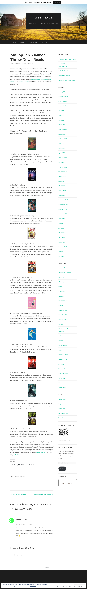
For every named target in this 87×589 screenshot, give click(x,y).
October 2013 (62, 167)
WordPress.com (63, 418)
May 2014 (61, 148)
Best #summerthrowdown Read (43, 494)
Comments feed (63, 413)
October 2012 (62, 209)
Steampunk (61, 368)
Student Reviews (63, 373)
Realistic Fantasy (63, 354)
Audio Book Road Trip (64, 272)
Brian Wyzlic (28, 63)
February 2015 (62, 129)
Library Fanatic (24, 82)
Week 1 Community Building (66, 80)
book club (61, 277)
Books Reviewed (33, 42)
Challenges (61, 282)
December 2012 (63, 200)
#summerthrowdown (20, 476)
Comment (47, 567)
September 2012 (63, 214)
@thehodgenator (41, 452)
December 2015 (63, 96)
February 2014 (62, 157)
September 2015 (63, 101)
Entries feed (61, 408)
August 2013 (62, 176)
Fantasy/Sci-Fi (62, 300)
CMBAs (60, 286)
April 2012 (61, 237)
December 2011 (63, 256)
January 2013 (62, 195)
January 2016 (62, 92)
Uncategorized (62, 383)
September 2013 (63, 171)
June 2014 (61, 143)
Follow (62, 469)
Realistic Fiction (63, 359)
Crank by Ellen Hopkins (18, 494)
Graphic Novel (62, 310)
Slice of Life (61, 364)
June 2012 (61, 228)
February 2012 (62, 247)
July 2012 (61, 223)
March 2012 (62, 242)
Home (14, 42)
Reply (17, 541)
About (22, 42)
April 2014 (61, 153)
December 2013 (63, 162)
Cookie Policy (33, 586)
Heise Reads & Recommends (39, 79)
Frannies (60, 305)
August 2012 (62, 218)
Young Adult (62, 387)
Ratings (45, 42)
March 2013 (62, 190)
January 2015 (62, 134)
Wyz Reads (43, 17)
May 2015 (61, 120)
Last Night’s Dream (64, 75)
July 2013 (61, 181)
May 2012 (61, 233)
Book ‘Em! (18, 455)
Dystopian (61, 291)
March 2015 (62, 124)
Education (61, 296)
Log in (60, 404)
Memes (60, 340)
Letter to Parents (63, 71)
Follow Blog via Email (66, 448)
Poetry (60, 350)
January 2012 (62, 251)
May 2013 (61, 186)
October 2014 (62, 139)
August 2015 (62, 106)
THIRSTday (61, 378)
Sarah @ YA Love (21, 519)
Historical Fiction (63, 315)
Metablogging (62, 345)
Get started (57, 2)
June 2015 (61, 115)
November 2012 (63, 204)
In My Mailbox (62, 319)
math (59, 336)
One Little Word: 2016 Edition (67, 59)
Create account (62, 399)
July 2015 (61, 110)
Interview (61, 324)
